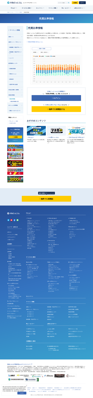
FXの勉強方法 (50, 232)
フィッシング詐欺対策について (14, 294)
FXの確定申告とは (30, 232)
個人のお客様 (29, 346)
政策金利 (11, 79)
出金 (70, 283)
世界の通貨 (29, 248)
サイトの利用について (52, 391)
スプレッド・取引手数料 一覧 (32, 268)
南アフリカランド (72, 234)
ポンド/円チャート (30, 314)
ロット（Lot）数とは (31, 235)
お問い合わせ (50, 331)
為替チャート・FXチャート (15, 42)
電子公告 (10, 266)
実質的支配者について (73, 346)
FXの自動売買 (50, 235)
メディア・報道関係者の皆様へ (14, 308)
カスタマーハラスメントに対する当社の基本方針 (41, 389)
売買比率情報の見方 (14, 101)
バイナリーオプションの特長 (74, 264)
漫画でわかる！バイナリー (74, 267)
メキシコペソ (71, 233)
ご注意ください (10, 239)
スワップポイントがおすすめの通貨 (76, 229)
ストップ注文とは (51, 245)
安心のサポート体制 (12, 288)
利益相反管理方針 (42, 387)
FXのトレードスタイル (52, 237)
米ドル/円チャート (30, 311)
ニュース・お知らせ (12, 227)
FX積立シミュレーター (52, 273)
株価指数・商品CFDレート (15, 47)
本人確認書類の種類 (52, 348)
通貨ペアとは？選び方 (31, 237)
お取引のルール (30, 271)
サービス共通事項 (72, 275)
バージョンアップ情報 (12, 234)
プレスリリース (10, 249)
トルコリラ (71, 231)
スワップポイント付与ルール (74, 277)
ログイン (82, 2)
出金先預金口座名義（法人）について (77, 348)
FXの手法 (50, 228)
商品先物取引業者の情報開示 (13, 280)
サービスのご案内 (26, 8)
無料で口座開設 (47, 199)
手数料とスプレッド (52, 226)
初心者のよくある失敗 (52, 234)
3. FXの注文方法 (51, 240)
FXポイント (50, 275)
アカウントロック (11, 291)
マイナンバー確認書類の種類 (53, 350)
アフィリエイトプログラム (13, 306)
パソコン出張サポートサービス (75, 331)
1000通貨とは (29, 240)
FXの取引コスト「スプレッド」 (33, 222)
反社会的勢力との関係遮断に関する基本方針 (72, 387)
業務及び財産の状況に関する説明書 (14, 278)
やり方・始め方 (51, 225)
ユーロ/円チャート (30, 313)
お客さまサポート (78, 8)
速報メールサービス (14, 110)
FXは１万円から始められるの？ (54, 222)
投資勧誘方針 (50, 387)
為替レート (11, 36)
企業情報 (9, 251)
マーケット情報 (52, 8)
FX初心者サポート (72, 226)
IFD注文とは (50, 247)
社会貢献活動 (10, 303)
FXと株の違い (29, 242)
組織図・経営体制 (11, 256)
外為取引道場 (12, 123)
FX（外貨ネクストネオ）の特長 (33, 266)
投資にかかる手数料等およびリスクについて (19, 364)
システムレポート (11, 237)
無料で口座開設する (57, 109)
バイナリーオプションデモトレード (75, 270)
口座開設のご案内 (30, 341)
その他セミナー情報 (30, 334)
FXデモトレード (30, 273)
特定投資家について (58, 387)
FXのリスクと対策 (30, 225)
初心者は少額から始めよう (53, 223)
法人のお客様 (29, 348)
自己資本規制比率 (11, 268)
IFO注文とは (50, 250)
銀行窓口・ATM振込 (73, 280)
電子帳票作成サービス (73, 288)
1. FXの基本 (29, 218)
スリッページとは (51, 242)
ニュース (11, 58)
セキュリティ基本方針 (42, 391)
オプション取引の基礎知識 (74, 266)
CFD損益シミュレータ (52, 288)
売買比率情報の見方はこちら (35, 42)
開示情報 (9, 261)
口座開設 (75, 2)
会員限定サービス (30, 277)
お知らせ (9, 232)
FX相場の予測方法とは (73, 220)
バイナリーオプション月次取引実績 (14, 265)
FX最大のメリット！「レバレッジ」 (33, 220)
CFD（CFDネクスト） (52, 281)
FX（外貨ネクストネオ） (32, 264)
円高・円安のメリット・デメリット (33, 229)
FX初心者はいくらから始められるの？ (55, 220)
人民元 (70, 237)
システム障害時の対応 (76, 389)
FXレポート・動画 (13, 121)
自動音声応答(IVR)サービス (74, 336)
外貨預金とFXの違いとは (31, 243)
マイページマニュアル (73, 289)
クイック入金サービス (73, 279)
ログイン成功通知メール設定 (13, 297)
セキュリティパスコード (73, 286)
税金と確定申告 (50, 336)
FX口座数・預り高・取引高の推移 (14, 263)
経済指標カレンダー (13, 63)
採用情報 (10, 258)
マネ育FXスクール (30, 329)
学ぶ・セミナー (65, 8)
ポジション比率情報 (13, 105)
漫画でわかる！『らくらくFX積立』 (54, 269)
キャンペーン (39, 8)
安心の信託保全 (11, 285)
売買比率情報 (12, 95)
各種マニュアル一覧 (51, 334)
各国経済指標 (12, 68)
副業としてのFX (30, 245)
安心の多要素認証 (11, 293)
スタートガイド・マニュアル (32, 276)
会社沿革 (10, 255)
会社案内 (9, 244)
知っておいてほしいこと (12, 301)
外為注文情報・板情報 (14, 89)
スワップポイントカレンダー (32, 270)
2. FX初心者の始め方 (52, 218)
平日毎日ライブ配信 (30, 331)
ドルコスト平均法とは (31, 246)
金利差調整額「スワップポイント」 (33, 223)
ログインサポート (11, 313)
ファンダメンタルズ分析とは (74, 222)
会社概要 (10, 253)
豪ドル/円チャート (30, 316)
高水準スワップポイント (52, 266)
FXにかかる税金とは (31, 231)
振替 (70, 285)
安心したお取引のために (12, 283)
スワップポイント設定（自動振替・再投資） (56, 276)
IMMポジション (13, 74)
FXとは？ (13, 8)
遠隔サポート (71, 334)
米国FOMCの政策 (13, 84)
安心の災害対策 (11, 290)
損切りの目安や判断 (30, 239)
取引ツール (29, 274)
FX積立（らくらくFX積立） (53, 262)
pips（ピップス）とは (31, 234)
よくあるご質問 (50, 329)
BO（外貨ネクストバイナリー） (75, 262)
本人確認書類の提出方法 (52, 346)
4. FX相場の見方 (72, 218)
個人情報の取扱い (32, 391)
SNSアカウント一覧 (72, 329)
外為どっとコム (10, 12)
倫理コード (35, 387)
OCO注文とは (50, 249)
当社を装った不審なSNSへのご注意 (14, 296)
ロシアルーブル (72, 236)
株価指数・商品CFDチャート (15, 52)
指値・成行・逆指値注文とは (53, 244)
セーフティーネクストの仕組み (14, 287)
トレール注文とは (51, 252)
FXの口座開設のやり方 (52, 229)
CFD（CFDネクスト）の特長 (53, 283)
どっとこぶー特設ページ (12, 311)
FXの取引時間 (29, 228)
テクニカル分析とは (73, 223)
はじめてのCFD (51, 291)
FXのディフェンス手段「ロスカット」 (34, 226)
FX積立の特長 (50, 264)
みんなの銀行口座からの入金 (74, 282)
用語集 (27, 336)
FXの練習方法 (50, 231)
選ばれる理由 (29, 262)
